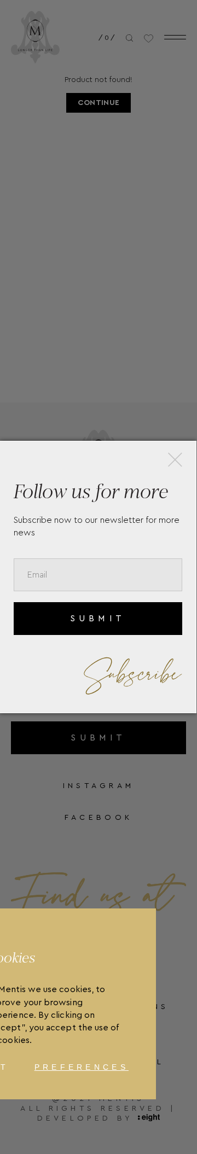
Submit (97, 618)
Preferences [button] (81, 1067)
